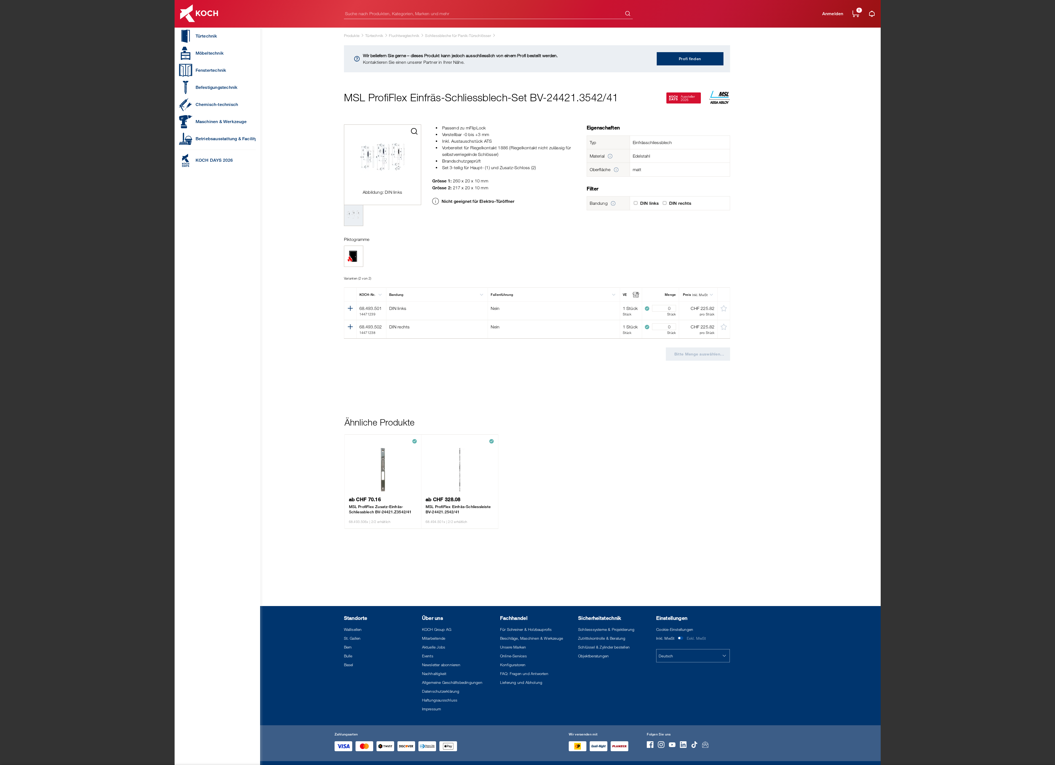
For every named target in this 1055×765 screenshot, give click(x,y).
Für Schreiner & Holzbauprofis (526, 629)
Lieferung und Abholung (521, 682)
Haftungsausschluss (440, 700)
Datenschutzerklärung (441, 691)
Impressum (431, 708)
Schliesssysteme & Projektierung (606, 629)
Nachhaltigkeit (434, 673)
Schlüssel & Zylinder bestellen (604, 647)
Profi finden (690, 58)
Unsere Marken (513, 647)
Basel (348, 664)
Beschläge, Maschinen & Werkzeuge (531, 638)
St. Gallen (352, 638)
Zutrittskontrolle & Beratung (602, 638)
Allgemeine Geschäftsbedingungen (452, 682)
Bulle (348, 656)
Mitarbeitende (433, 638)
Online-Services (513, 656)
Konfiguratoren (513, 664)
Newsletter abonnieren (441, 664)
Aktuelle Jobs (433, 647)
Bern (348, 647)
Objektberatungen (593, 656)
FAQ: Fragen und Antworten (524, 673)
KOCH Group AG (437, 629)
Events (427, 656)
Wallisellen (353, 629)
